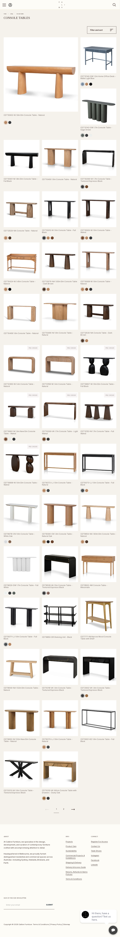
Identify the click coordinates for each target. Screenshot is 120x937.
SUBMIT (49, 905)
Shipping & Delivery (73, 862)
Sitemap (66, 924)
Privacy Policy (56, 924)
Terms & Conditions (74, 879)
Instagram (95, 855)
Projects (69, 842)
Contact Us (95, 846)
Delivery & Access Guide (76, 867)
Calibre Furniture (25, 924)
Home (5, 13)
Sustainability (71, 851)
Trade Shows (96, 851)
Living (11, 13)
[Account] (10, 6)
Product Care (71, 846)
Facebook (95, 860)
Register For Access (99, 842)
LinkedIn (94, 865)
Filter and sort (96, 30)
